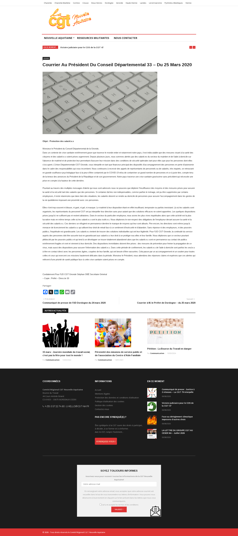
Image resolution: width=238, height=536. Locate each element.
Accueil (98, 390)
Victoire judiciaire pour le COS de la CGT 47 (81, 47)
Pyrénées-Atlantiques (174, 3)
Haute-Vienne (131, 3)
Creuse (86, 3)
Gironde (119, 3)
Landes (143, 3)
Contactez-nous (102, 409)
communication (53, 360)
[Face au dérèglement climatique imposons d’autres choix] (153, 420)
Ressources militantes (93, 38)
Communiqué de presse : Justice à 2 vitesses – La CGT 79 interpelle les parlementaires (178, 392)
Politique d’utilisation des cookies (109, 401)
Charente (48, 3)
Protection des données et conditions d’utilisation (117, 397)
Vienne (188, 3)
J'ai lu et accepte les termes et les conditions (120, 504)
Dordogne (109, 3)
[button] (190, 47)
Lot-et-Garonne (155, 3)
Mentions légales (102, 393)
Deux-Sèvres (96, 3)
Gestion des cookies (104, 405)
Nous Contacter (125, 38)
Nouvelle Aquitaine (58, 38)
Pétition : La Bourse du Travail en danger (169, 349)
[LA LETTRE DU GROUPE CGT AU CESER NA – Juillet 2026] (153, 434)
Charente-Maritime (62, 3)
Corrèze (76, 3)
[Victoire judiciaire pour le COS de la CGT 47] (153, 407)
